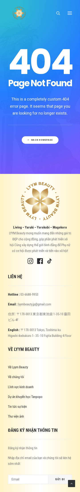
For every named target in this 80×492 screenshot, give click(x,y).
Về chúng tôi (16, 377)
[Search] (56, 13)
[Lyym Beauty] (19, 13)
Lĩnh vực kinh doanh (21, 387)
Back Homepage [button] (42, 140)
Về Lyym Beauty (18, 367)
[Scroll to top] (71, 483)
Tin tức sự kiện (17, 407)
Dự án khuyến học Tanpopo (25, 397)
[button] (70, 13)
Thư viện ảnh (16, 416)
